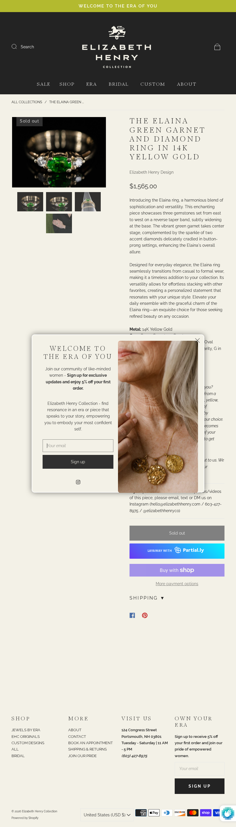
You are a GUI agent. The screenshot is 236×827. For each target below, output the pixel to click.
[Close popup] (197, 341)
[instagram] (78, 482)
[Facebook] (132, 615)
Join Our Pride (82, 756)
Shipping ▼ (147, 598)
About (187, 84)
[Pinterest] (144, 615)
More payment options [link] (177, 583)
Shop (67, 84)
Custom (152, 84)
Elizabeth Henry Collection (39, 811)
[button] (21, 153)
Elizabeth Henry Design (152, 172)
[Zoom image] (59, 153)
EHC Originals (26, 736)
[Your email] (199, 768)
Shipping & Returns (87, 749)
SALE (43, 84)
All (15, 749)
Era (91, 84)
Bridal (119, 84)
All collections (27, 102)
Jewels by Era (26, 730)
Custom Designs (28, 743)
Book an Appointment (90, 743)
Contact (77, 736)
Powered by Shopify (25, 818)
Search (27, 47)
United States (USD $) (105, 815)
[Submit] (18, 46)
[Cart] (217, 47)
